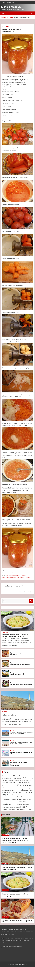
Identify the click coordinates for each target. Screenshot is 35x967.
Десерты (18, 780)
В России (27, 778)
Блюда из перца (6, 778)
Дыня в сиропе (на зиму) (24, 591)
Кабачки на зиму (6, 785)
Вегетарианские (12, 780)
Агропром (6, 834)
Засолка (19, 782)
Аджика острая (19, 577)
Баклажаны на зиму (7, 775)
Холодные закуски (17, 804)
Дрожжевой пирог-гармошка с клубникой (17, 921)
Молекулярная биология (16, 788)
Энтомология (5, 807)
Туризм (4, 711)
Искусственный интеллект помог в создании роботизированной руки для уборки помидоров (15, 840)
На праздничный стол (8, 790)
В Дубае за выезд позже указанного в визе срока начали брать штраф (21, 763)
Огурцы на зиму (6, 792)
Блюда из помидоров (17, 778)
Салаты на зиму (16, 799)
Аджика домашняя (11, 575)
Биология (17, 775)
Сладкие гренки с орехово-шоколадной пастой (19, 673)
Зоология (27, 782)
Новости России (21, 790)
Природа (9, 795)
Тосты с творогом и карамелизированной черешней (21, 683)
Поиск (31, 601)
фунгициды (29, 809)
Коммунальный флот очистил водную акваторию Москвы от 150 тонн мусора (18, 585)
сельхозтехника (12, 809)
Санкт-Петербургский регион (9, 801)
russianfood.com (13, 573)
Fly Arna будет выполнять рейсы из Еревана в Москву (21, 732)
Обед (30, 790)
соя (18, 809)
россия (23, 807)
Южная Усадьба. (11, 7)
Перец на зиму (16, 792)
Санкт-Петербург (27, 799)
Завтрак (24, 780)
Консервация (27, 577)
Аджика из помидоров (8, 577)
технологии (23, 809)
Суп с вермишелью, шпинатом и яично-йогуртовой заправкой (21, 663)
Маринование (6, 788)
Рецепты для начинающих (25, 795)
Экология (26, 804)
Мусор (29, 788)
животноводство (15, 807)
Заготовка (5, 26)
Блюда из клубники (26, 775)
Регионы (14, 795)
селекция (4, 809)
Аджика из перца (21, 575)
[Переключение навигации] (3, 13)
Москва (25, 788)
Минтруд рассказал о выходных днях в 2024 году (21, 742)
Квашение (14, 785)
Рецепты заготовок (9, 797)
